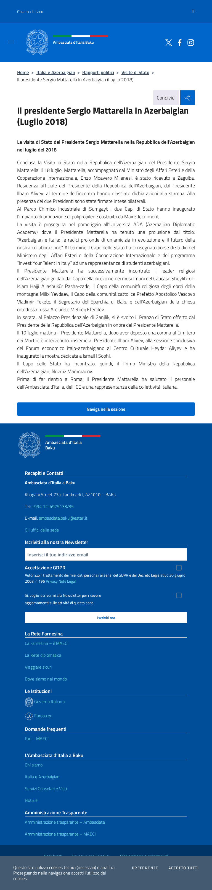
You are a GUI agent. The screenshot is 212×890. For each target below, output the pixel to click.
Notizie (31, 800)
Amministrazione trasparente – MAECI (60, 834)
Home (23, 72)
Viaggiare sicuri (38, 667)
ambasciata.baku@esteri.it (63, 518)
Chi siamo (34, 764)
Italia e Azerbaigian (55, 72)
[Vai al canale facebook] (178, 42)
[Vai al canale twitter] (167, 42)
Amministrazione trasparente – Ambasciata (65, 822)
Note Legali (67, 581)
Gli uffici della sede (42, 530)
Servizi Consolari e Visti (46, 788)
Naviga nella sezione (106, 409)
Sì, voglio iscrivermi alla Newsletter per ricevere (63, 595)
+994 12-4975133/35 (52, 506)
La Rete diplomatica (43, 655)
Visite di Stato (135, 72)
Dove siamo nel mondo (46, 679)
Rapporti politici (98, 72)
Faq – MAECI (37, 738)
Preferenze (145, 868)
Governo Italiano (30, 11)
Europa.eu (42, 715)
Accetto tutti (183, 868)
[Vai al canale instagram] (189, 42)
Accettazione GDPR (45, 567)
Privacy (52, 581)
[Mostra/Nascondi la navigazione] (11, 42)
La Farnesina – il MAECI (46, 643)
